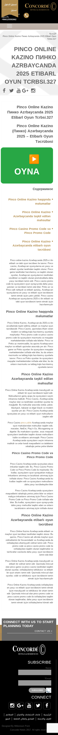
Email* (48, 679)
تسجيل (14, 10)
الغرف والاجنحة (44, 719)
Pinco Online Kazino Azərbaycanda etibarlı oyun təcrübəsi (32, 245)
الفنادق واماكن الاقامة (24, 719)
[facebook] (4, 90)
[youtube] (18, 90)
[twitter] (11, 90)
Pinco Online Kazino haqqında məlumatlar (29, 201)
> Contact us (43, 631)
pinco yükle (26, 423)
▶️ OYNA (26, 165)
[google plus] (26, 90)
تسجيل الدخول (11, 4)
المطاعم (9, 715)
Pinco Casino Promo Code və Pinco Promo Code (30, 231)
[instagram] (33, 90)
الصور (7, 719)
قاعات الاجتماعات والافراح (28, 715)
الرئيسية (52, 33)
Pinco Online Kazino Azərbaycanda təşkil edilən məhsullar (32, 216)
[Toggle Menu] (10, 26)
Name (48, 668)
